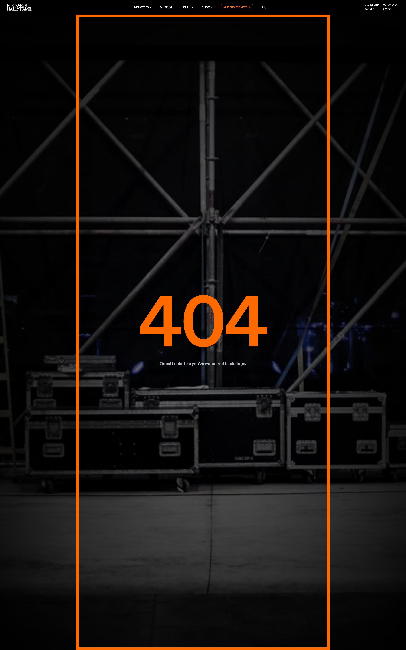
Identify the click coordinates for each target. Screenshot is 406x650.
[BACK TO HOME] (203, 332)
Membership (371, 5)
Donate (369, 9)
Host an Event (390, 5)
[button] (264, 7)
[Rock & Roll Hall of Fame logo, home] (19, 7)
